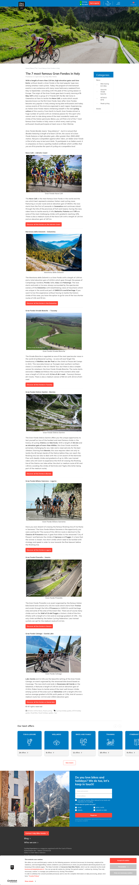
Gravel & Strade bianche (103, 92)
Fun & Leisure (29, 734)
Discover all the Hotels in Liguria (39, 550)
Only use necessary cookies (123, 873)
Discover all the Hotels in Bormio (39, 474)
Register (93, 815)
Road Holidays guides (45, 713)
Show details (29, 881)
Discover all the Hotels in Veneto (39, 626)
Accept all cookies (123, 860)
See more (69, 763)
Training (110, 734)
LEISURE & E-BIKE (101, 810)
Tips (55, 713)
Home (27, 68)
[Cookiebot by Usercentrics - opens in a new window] (12, 881)
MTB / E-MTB (100, 807)
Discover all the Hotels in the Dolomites (42, 303)
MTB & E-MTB (32, 711)
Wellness (56, 734)
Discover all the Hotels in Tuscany (39, 385)
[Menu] (118, 3)
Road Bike (34, 713)
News (32, 68)
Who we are (30, 842)
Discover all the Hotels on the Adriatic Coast (43, 224)
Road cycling (47, 711)
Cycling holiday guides (64, 711)
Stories (98, 109)
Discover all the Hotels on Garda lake (41, 702)
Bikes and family (83, 734)
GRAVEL (80, 810)
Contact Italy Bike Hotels (35, 833)
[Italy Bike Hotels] (21, 6)
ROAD (79, 807)
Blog (26, 838)
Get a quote (94, 3)
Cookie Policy (34, 876)
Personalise (122, 866)
